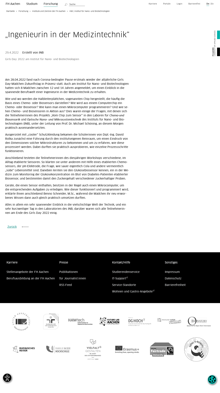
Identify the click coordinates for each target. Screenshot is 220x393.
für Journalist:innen (72, 278)
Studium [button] (31, 4)
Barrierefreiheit (175, 285)
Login (179, 4)
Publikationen (68, 272)
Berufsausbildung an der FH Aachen (31, 278)
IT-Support (119, 278)
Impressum (172, 272)
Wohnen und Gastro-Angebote (132, 291)
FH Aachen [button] (13, 4)
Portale (166, 4)
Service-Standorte (124, 285)
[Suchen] (66, 4)
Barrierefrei (194, 4)
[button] (212, 381)
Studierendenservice (126, 272)
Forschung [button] (51, 4)
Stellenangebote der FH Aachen (28, 272)
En (212, 4)
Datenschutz (173, 278)
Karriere (153, 4)
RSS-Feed (65, 285)
